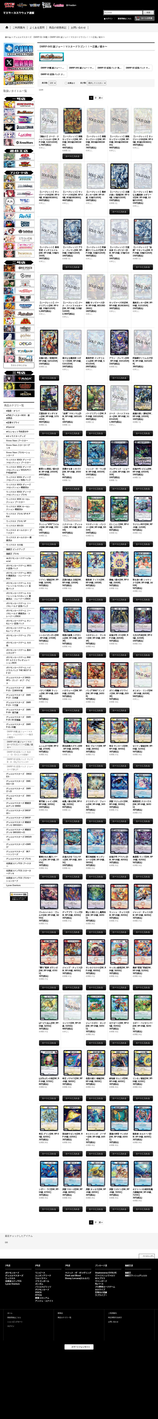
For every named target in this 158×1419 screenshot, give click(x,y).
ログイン (109, 18)
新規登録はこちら (124, 18)
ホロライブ (100, 1289)
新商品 (60, 1313)
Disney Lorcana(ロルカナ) (77, 1278)
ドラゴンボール (42, 1281)
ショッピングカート (15, 1322)
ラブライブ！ (101, 1295)
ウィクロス (10, 1278)
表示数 (45, 83)
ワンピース (40, 1273)
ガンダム (39, 1284)
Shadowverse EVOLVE (106, 1273)
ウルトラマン (41, 1278)
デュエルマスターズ (14, 1275)
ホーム (9, 1313)
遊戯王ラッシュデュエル (136, 1275)
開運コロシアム (42, 1298)
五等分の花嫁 (101, 1292)
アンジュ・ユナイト (44, 1301)
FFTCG (38, 1295)
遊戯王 (128, 1273)
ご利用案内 (112, 1313)
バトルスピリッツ (43, 1287)
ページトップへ (148, 1256)
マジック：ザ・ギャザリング (78, 1273)
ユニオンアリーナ (43, 1275)
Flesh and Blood (73, 1275)
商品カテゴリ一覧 (64, 1317)
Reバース (99, 1284)
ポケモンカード (12, 1273)
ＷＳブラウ (100, 1278)
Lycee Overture (12, 1284)
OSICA (38, 1292)
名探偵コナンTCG (13, 1281)
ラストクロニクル (19, 365)
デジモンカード (42, 1289)
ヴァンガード (101, 1281)
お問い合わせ (113, 1322)
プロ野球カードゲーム (105, 1287)
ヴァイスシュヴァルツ (105, 1275)
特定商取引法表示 (115, 1317)
